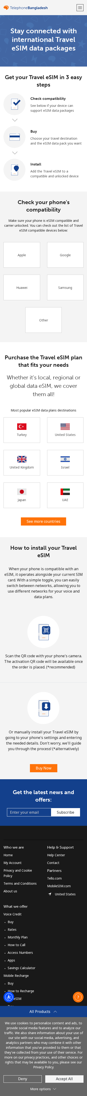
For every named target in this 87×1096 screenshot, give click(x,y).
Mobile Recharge (16, 975)
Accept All (64, 1078)
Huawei (21, 287)
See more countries (43, 521)
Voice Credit (12, 914)
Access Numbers (20, 952)
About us (10, 891)
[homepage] (39, 7)
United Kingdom (22, 467)
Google (65, 255)
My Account (12, 862)
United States (65, 434)
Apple (22, 255)
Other (43, 320)
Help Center (56, 855)
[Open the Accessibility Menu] (8, 997)
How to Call (16, 945)
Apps (11, 960)
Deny (22, 1078)
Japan (22, 500)
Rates (12, 929)
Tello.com (54, 878)
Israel (65, 467)
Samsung (65, 287)
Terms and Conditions (20, 883)
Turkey (22, 434)
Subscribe (65, 812)
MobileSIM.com (59, 886)
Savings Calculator (21, 968)
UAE (65, 500)
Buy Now (44, 768)
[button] (80, 7)
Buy (10, 922)
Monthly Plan (18, 937)
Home (8, 855)
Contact (53, 862)
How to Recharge (21, 991)
